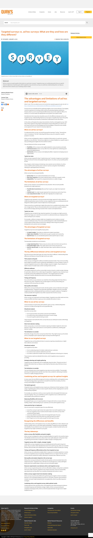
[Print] (2, 110)
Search (6, 22)
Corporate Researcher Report (54, 525)
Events (49, 12)
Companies (42, 12)
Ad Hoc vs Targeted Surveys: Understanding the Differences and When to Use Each (46, 105)
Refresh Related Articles (81, 37)
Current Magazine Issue (29, 510)
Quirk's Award (74, 515)
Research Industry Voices (7, 99)
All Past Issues (27, 512)
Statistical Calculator (52, 530)
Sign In (79, 12)
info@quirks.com (74, 527)
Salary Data (50, 527)
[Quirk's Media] (7, 12)
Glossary (49, 523)
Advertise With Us (5, 528)
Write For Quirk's (28, 517)
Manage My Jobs (28, 527)
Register (88, 12)
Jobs (55, 12)
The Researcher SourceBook (54, 510)
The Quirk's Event (5, 525)
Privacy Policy (27, 536)
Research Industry (5, 94)
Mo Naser (5, 39)
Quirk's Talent (27, 530)
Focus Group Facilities (53, 512)
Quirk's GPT (71, 12)
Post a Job (26, 525)
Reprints (32, 536)
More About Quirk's (5, 523)
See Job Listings (28, 523)
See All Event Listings (75, 510)
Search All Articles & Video (30, 515)
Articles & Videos (32, 12)
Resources (62, 12)
